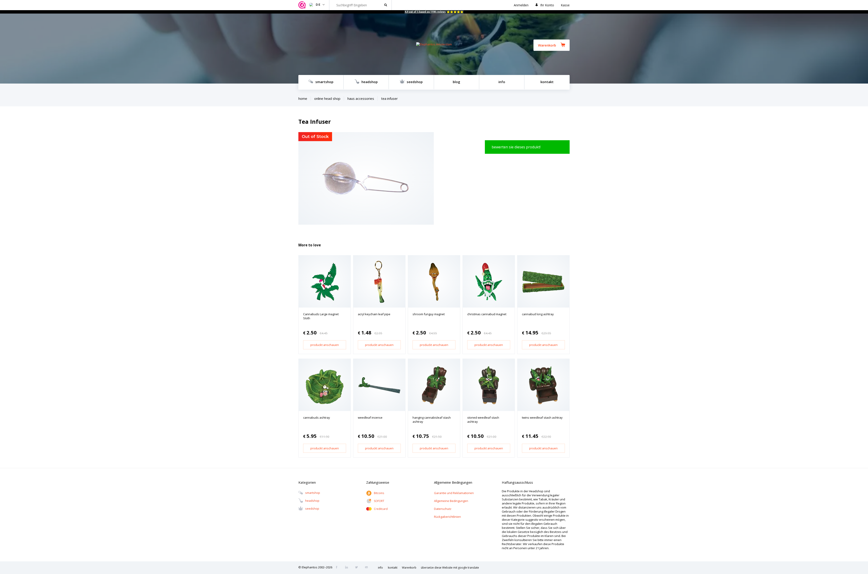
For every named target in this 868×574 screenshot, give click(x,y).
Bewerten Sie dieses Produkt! (516, 147)
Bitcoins (379, 493)
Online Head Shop (327, 98)
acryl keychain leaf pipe (374, 314)
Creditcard (381, 509)
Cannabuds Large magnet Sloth (321, 316)
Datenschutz (442, 509)
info (501, 81)
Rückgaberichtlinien (447, 517)
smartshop (324, 81)
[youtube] (367, 567)
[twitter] (358, 567)
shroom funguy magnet (429, 314)
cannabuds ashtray (316, 417)
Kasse (565, 5)
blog (456, 81)
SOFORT (379, 501)
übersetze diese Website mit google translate (450, 567)
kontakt (547, 81)
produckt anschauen (324, 345)
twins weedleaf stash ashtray (542, 417)
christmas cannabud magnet (486, 314)
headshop (369, 81)
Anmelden (521, 5)
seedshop (415, 81)
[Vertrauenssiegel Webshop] (302, 5)
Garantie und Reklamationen (454, 493)
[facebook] (338, 567)
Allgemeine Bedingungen (451, 501)
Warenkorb (547, 45)
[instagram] (348, 567)
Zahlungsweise (377, 482)
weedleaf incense (370, 417)
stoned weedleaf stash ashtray (483, 419)
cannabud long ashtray (538, 314)
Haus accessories (360, 98)
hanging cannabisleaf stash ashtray (432, 419)
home (302, 98)
